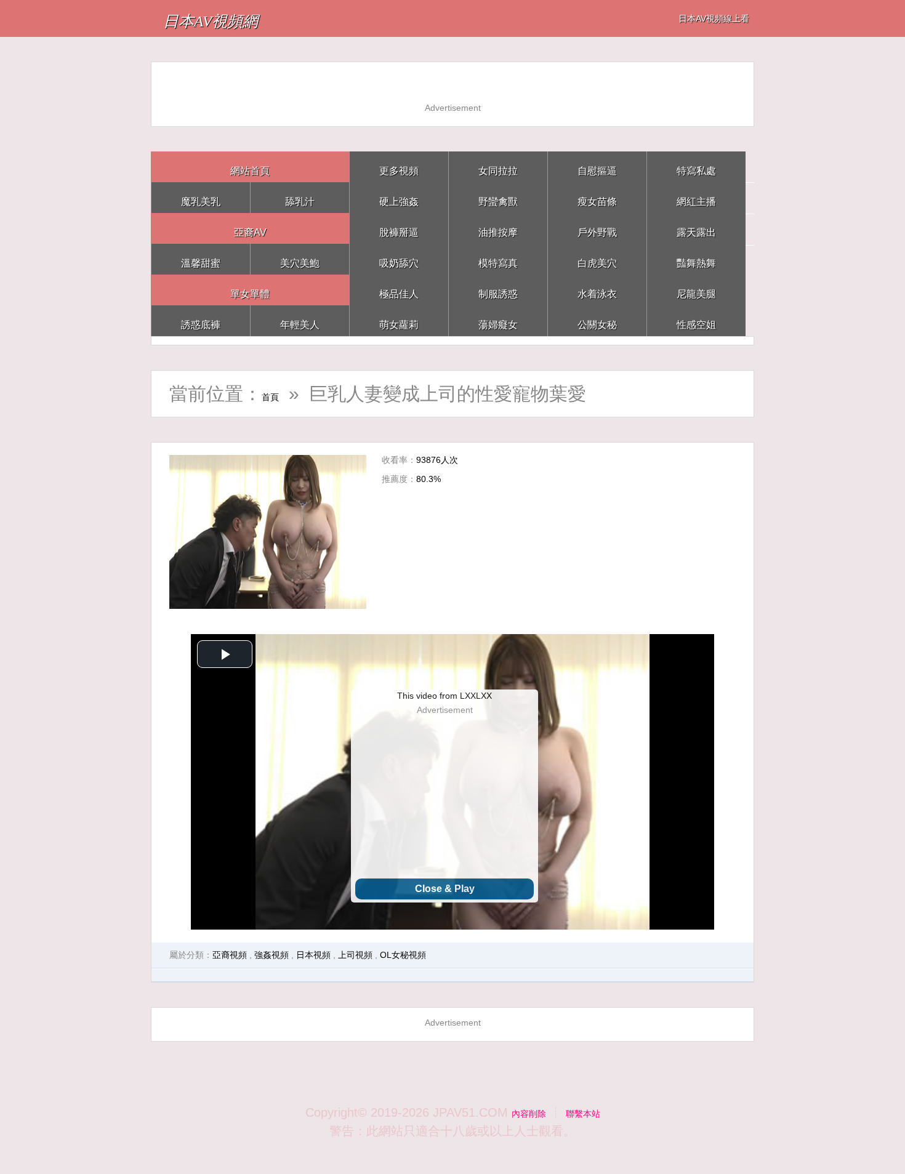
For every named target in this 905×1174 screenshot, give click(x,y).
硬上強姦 (399, 197)
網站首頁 (250, 166)
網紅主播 (696, 197)
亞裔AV (250, 228)
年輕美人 (299, 320)
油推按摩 (498, 228)
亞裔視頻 (229, 955)
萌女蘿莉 (399, 320)
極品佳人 (399, 289)
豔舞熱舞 (696, 258)
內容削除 (521, 1112)
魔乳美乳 (200, 197)
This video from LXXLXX (444, 696)
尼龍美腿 (696, 289)
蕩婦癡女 (498, 320)
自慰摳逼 (597, 166)
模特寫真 (498, 258)
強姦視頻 (271, 955)
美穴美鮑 (299, 258)
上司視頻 (355, 955)
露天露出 (696, 228)
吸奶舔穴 (399, 258)
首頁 (280, 394)
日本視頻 (313, 955)
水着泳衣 (597, 289)
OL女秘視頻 (403, 955)
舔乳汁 (300, 197)
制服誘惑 (498, 289)
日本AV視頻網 (239, 18)
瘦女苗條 (597, 197)
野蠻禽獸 (498, 197)
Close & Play (445, 888)
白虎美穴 (597, 258)
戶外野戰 (597, 228)
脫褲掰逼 (399, 228)
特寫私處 (696, 166)
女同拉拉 (498, 166)
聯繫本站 (590, 1112)
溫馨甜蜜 (200, 258)
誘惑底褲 (200, 320)
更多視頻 (399, 166)
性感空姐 (696, 320)
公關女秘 (597, 320)
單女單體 (250, 289)
